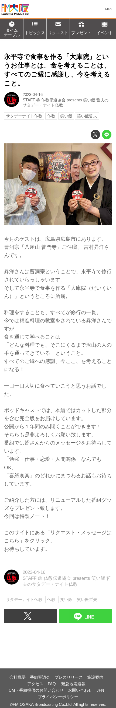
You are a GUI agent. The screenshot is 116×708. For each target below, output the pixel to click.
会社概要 (17, 677)
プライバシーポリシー (58, 696)
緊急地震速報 (73, 683)
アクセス (35, 683)
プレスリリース (68, 677)
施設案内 (95, 677)
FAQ (52, 683)
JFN (100, 690)
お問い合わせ (80, 690)
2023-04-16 (33, 94)
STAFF (29, 100)
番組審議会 (40, 677)
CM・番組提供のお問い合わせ (36, 690)
